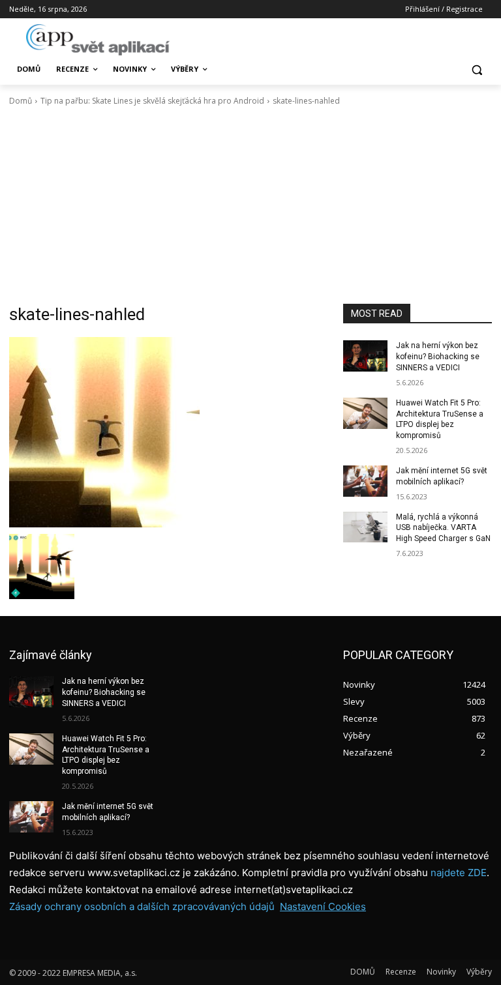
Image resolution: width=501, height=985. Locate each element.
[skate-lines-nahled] (167, 432)
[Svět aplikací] (98, 39)
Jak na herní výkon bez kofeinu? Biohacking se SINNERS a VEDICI (437, 356)
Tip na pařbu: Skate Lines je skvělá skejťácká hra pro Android (152, 100)
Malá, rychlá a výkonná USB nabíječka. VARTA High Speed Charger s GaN (443, 528)
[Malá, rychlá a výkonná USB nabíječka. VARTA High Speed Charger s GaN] (365, 527)
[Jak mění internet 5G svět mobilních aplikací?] (365, 481)
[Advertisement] (250, 205)
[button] (476, 69)
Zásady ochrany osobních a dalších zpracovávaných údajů (142, 906)
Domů (20, 100)
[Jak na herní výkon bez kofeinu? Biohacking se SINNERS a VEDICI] (365, 356)
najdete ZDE (459, 872)
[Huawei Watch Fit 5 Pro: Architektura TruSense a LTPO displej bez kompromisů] (365, 413)
